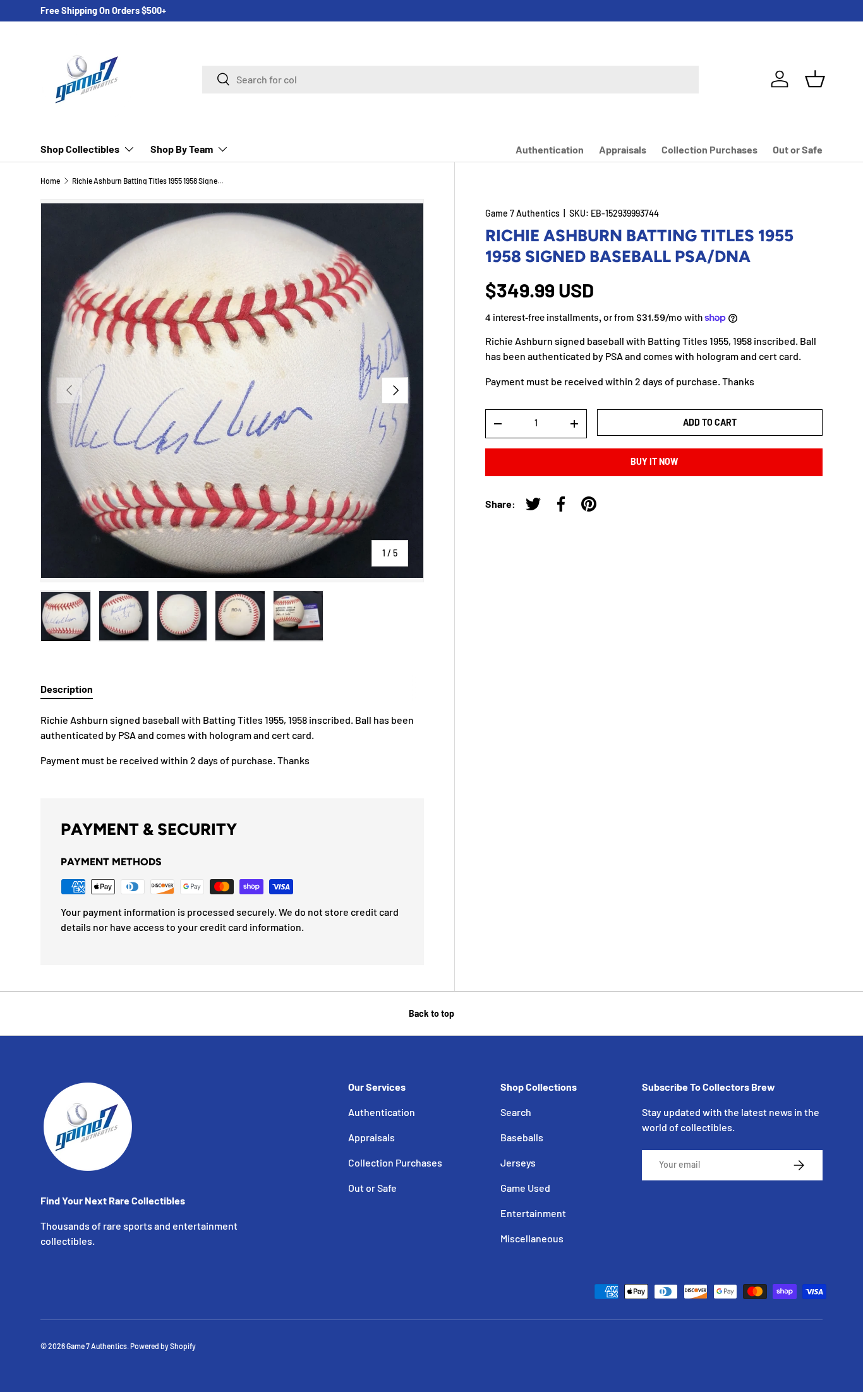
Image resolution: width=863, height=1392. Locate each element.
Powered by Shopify (163, 1345)
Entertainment (533, 1213)
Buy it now (654, 462)
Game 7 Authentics (522, 213)
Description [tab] (66, 689)
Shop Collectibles (79, 149)
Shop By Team (181, 149)
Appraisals (622, 149)
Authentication (550, 149)
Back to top (431, 1013)
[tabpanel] (232, 740)
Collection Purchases (709, 149)
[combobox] (450, 79)
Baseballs (521, 1137)
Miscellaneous (532, 1238)
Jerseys (518, 1162)
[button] (815, 79)
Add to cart (710, 422)
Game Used (525, 1188)
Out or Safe (798, 149)
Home (50, 180)
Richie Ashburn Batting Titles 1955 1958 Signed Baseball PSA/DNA (148, 180)
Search (515, 1112)
